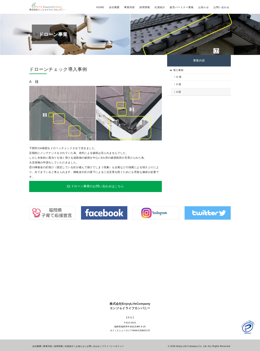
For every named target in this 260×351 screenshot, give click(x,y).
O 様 (179, 76)
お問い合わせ (221, 7)
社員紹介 (160, 7)
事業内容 (129, 7)
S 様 (178, 84)
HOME (100, 7)
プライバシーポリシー (113, 346)
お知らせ (203, 7)
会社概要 (114, 7)
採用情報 (144, 7)
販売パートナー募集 (182, 7)
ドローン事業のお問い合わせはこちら (97, 186)
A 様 (178, 91)
